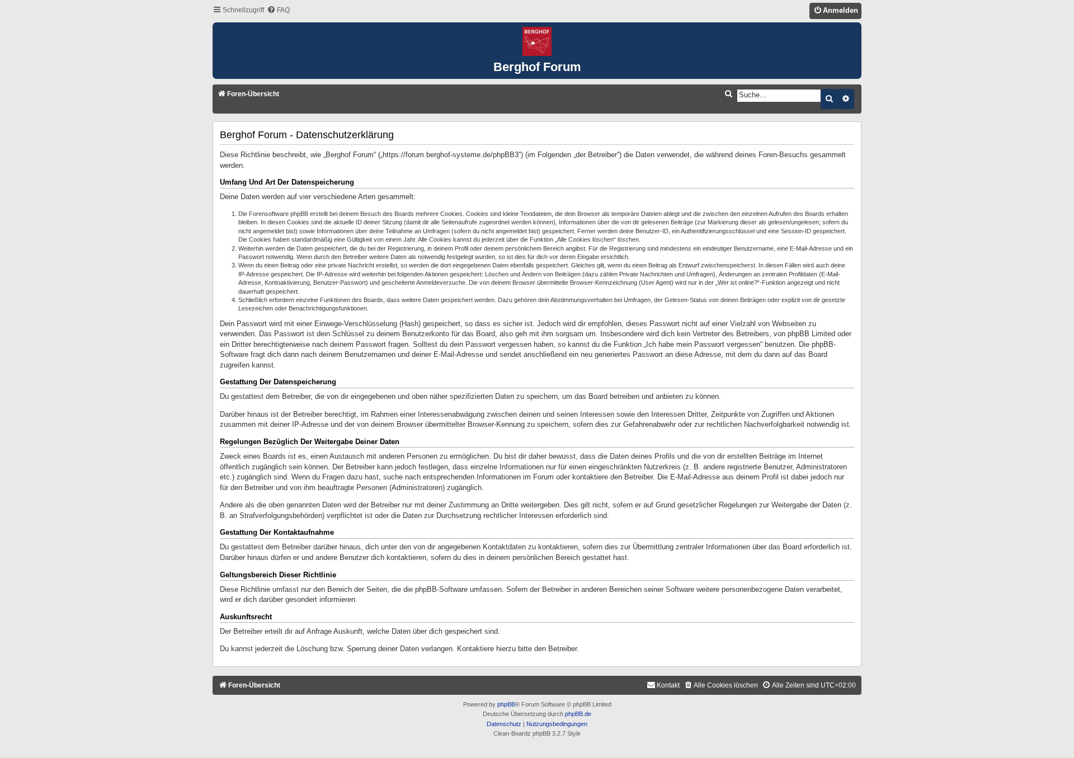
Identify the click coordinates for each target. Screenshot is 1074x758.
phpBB (506, 704)
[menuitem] (278, 10)
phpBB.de (578, 713)
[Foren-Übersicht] (537, 42)
